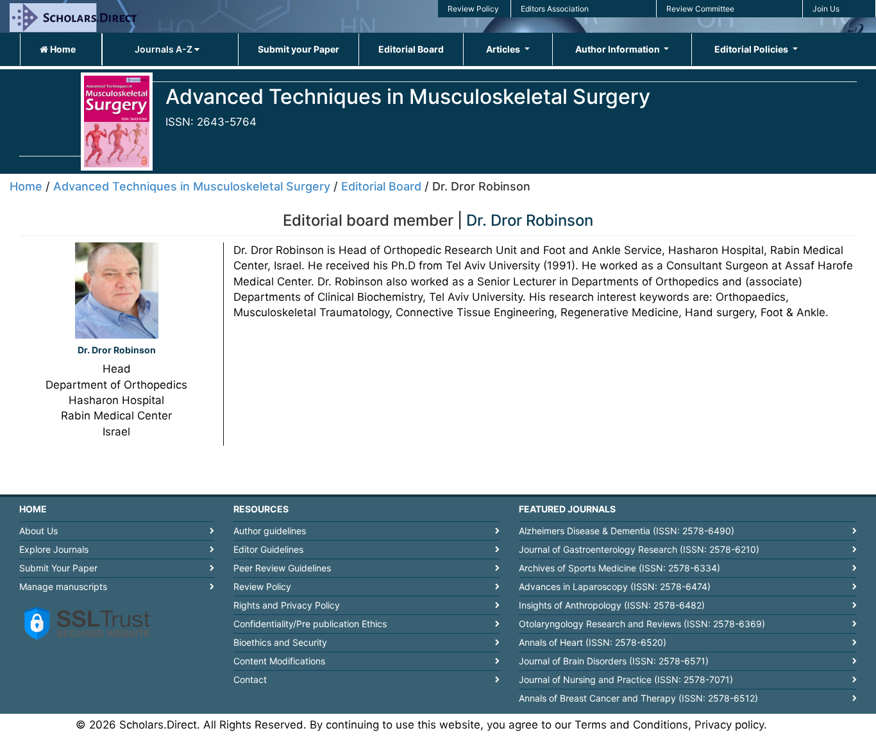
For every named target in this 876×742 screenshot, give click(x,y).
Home (62, 49)
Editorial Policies (752, 49)
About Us (38, 530)
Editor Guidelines (268, 549)
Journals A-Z (164, 49)
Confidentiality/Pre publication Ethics (310, 623)
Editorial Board (411, 49)
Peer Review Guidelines (282, 567)
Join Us (826, 8)
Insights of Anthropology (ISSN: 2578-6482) (612, 605)
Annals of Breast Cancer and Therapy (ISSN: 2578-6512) (638, 698)
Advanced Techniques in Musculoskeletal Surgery (191, 186)
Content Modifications (279, 660)
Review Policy (473, 8)
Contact (250, 679)
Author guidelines (269, 530)
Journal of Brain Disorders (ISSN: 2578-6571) (614, 660)
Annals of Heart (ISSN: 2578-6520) (592, 642)
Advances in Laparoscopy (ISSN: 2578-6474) (615, 586)
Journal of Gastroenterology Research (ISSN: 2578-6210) (639, 549)
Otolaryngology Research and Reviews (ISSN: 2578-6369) (642, 623)
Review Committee (700, 8)
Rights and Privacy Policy (286, 605)
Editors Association (555, 8)
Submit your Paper (298, 49)
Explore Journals (53, 549)
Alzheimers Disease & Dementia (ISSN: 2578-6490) (626, 530)
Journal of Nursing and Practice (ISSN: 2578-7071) (626, 679)
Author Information (618, 49)
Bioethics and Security (280, 642)
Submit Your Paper (58, 567)
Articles (504, 49)
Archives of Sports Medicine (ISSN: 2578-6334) (619, 567)
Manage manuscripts (63, 586)
